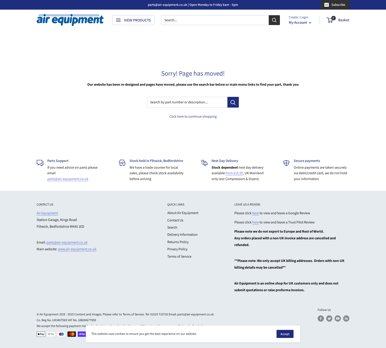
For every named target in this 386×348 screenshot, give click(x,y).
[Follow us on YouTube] (338, 318)
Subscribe (338, 4)
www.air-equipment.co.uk (77, 249)
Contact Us (175, 220)
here (255, 213)
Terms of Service (179, 256)
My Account (298, 22)
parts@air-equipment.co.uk (67, 178)
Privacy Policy (177, 249)
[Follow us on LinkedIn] (346, 318)
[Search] (274, 20)
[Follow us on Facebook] (321, 318)
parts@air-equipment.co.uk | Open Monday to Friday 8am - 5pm (193, 4)
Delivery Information (182, 234)
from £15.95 (234, 173)
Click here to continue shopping (193, 116)
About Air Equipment (182, 212)
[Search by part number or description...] (233, 102)
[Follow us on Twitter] (329, 318)
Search (172, 227)
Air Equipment (47, 213)
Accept (285, 334)
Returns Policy (178, 242)
